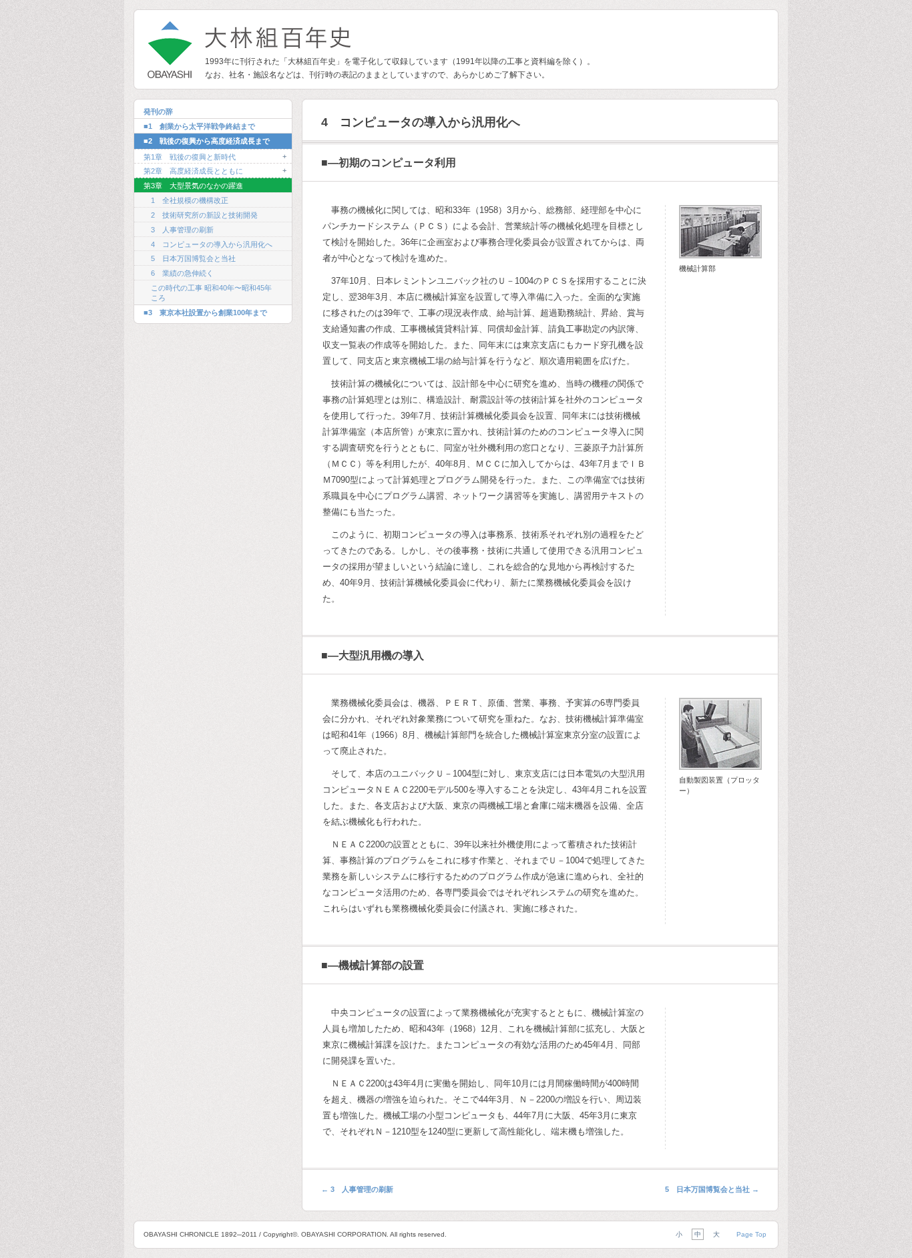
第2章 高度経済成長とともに (193, 171)
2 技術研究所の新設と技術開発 (204, 215)
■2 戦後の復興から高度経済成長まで (207, 141)
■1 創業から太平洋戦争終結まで (199, 126)
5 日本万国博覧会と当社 (193, 258)
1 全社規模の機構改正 (189, 200)
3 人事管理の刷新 (182, 230)
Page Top (751, 1234)
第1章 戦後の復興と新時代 (190, 157)
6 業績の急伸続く (182, 273)
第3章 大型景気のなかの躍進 (193, 186)
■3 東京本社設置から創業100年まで (205, 312)
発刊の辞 (158, 112)
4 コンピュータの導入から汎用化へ (211, 244)
